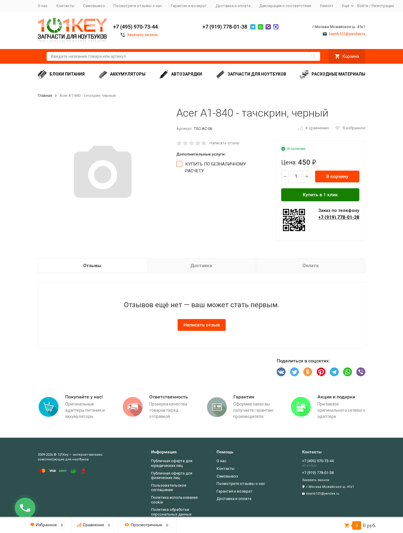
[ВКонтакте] (281, 371)
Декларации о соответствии (285, 6)
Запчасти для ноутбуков (256, 74)
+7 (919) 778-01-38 (224, 27)
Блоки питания (67, 74)
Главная (45, 95)
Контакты (65, 6)
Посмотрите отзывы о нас (138, 6)
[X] (294, 371)
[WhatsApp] (347, 371)
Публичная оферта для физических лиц (171, 475)
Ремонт (326, 6)
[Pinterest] (321, 371)
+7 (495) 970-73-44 (135, 27)
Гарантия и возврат (189, 6)
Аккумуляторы (127, 74)
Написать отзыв (224, 143)
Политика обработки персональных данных (171, 511)
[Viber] (360, 371)
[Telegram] (334, 371)
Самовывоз (94, 6)
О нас (42, 6)
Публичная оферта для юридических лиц (171, 463)
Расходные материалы (338, 74)
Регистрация (382, 6)
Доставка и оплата (233, 6)
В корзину (337, 176)
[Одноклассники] (307, 371)
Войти (362, 6)
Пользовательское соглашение (168, 487)
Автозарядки (186, 74)
